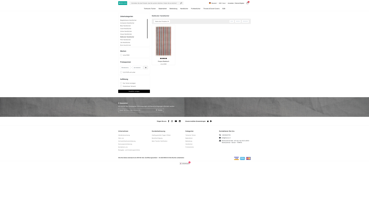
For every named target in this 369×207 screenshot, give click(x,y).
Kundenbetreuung (158, 131)
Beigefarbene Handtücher (128, 20)
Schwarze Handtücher (127, 23)
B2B (223, 8)
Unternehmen (123, 131)
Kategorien (189, 131)
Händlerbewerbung (124, 135)
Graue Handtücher (126, 34)
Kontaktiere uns (123, 147)
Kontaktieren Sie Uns (226, 131)
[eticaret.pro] (184, 165)
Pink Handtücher (125, 39)
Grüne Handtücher (126, 31)
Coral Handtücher (125, 28)
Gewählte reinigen (134, 91)
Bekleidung (173, 8)
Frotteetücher (195, 8)
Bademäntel (163, 8)
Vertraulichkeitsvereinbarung (126, 141)
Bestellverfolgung (157, 138)
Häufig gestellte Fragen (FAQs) (161, 135)
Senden (160, 110)
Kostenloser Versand (129, 86)
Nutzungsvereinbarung (125, 144)
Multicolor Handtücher (127, 37)
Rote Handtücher (125, 45)
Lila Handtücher (125, 42)
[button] (247, 3)
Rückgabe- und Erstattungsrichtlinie (129, 150)
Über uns (121, 138)
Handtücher (184, 8)
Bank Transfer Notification (159, 141)
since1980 (126, 55)
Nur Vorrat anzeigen (129, 83)
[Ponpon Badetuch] (163, 41)
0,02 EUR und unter (129, 72)
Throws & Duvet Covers (211, 8)
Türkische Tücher (150, 8)
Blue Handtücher (125, 26)
